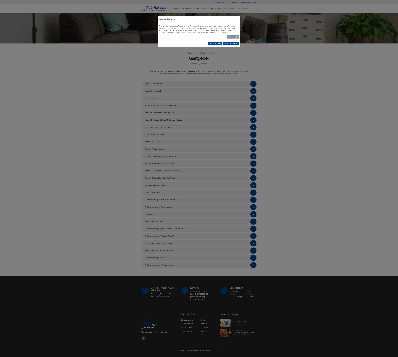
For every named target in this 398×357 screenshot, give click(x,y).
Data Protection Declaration (197, 33)
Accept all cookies (230, 43)
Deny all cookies (215, 43)
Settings (231, 37)
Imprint (229, 33)
